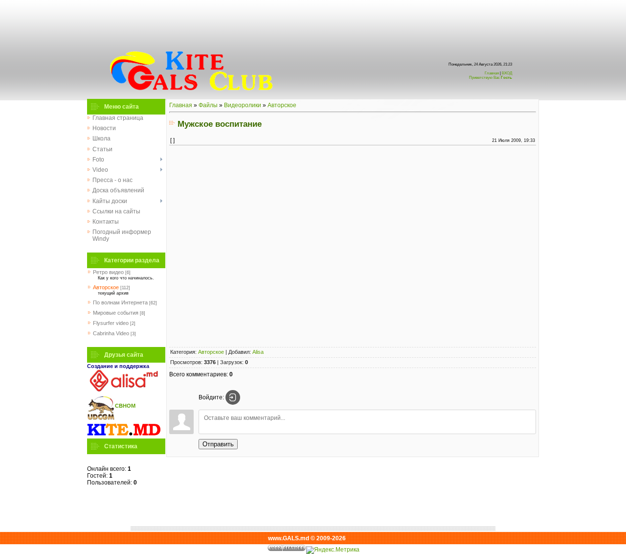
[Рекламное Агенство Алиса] (123, 389)
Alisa (258, 352)
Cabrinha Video (111, 333)
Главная (492, 73)
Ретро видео (108, 272)
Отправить (218, 444)
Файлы (208, 105)
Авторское (106, 287)
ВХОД (490, 75)
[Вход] (232, 397)
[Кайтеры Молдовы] (123, 435)
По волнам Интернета (120, 302)
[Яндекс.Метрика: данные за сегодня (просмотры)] (332, 550)
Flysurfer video (111, 323)
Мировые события (115, 313)
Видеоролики (242, 105)
